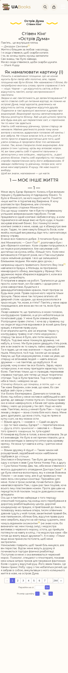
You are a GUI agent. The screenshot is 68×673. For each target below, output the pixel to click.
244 (56, 580)
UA (21, 6)
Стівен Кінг (34, 24)
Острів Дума (34, 21)
